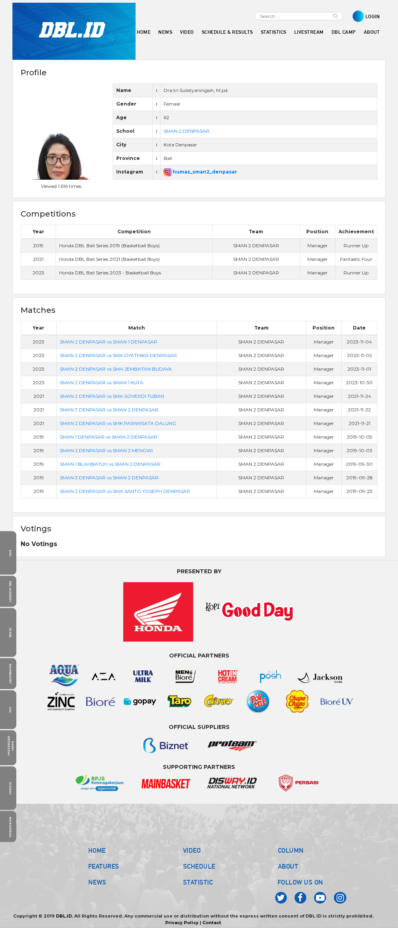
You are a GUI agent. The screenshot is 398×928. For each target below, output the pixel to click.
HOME (143, 32)
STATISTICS (273, 32)
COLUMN (291, 850)
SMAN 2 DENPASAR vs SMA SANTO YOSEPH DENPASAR (125, 491)
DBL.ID (64, 916)
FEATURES (103, 866)
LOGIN (372, 16)
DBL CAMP (344, 32)
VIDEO (187, 32)
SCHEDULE (199, 866)
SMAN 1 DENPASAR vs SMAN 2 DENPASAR (108, 437)
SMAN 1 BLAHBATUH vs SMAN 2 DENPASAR (110, 464)
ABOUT (288, 866)
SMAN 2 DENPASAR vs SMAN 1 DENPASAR (108, 342)
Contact (211, 922)
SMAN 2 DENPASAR (186, 131)
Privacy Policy (182, 922)
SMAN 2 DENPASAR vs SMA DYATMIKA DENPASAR (118, 355)
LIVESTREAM (309, 32)
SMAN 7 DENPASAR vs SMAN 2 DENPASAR (109, 410)
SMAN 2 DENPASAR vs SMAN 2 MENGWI (106, 450)
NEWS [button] (165, 32)
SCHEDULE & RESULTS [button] (227, 32)
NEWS (97, 882)
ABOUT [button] (372, 32)
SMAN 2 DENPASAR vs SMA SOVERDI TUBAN (112, 396)
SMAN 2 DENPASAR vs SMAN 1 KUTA (101, 382)
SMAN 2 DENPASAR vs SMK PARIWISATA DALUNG (118, 423)
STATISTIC (198, 882)
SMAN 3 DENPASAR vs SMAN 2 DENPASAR (109, 477)
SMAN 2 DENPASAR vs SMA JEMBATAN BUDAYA (116, 369)
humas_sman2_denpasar (204, 172)
